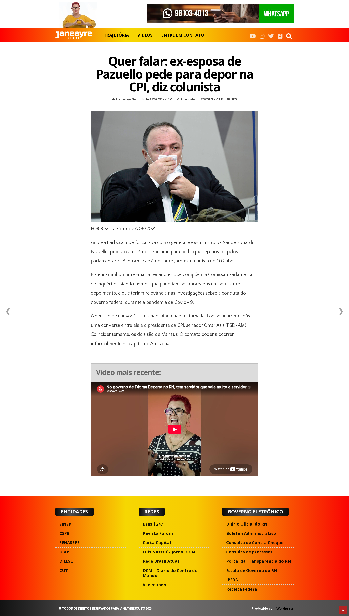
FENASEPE (69, 542)
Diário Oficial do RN (246, 524)
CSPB (64, 533)
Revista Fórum (158, 533)
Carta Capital (157, 542)
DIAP (64, 552)
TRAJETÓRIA (116, 35)
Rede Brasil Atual (161, 561)
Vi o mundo (154, 585)
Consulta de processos (249, 552)
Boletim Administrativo (251, 533)
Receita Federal (242, 589)
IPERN (232, 579)
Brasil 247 (153, 524)
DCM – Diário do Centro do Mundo (170, 573)
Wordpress (285, 608)
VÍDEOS (145, 35)
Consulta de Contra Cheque (254, 542)
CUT (63, 570)
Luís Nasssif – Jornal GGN (169, 552)
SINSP (65, 524)
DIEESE (66, 561)
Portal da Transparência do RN (258, 561)
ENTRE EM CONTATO (182, 35)
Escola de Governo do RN (252, 570)
